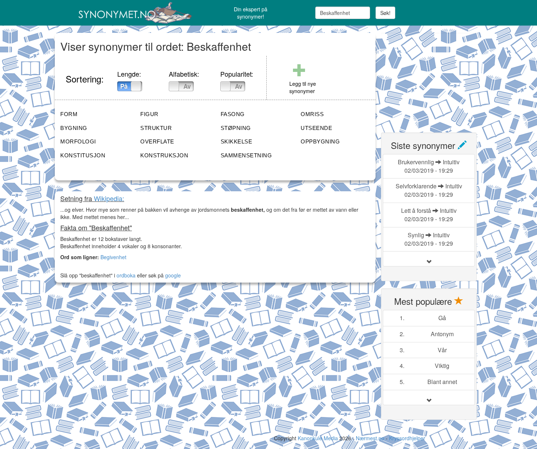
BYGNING (73, 128)
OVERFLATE (157, 141)
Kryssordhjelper (407, 438)
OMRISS (312, 114)
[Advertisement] (436, 78)
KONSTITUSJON (82, 155)
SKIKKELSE (236, 141)
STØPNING (236, 128)
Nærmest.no (370, 438)
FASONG (233, 114)
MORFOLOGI (78, 141)
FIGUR (149, 114)
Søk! (385, 12)
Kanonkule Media (318, 438)
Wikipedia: (109, 198)
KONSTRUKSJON (164, 155)
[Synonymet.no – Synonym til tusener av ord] (126, 13)
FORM (68, 114)
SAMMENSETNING (246, 155)
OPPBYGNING (320, 141)
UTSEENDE (316, 128)
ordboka (125, 275)
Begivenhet (113, 257)
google (173, 275)
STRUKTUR (156, 128)
